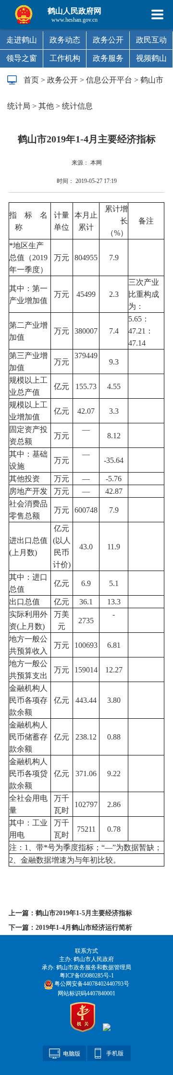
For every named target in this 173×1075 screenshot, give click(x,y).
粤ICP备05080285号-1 (87, 975)
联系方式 (86, 951)
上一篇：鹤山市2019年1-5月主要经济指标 (70, 913)
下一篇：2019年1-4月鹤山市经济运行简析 (70, 927)
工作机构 (64, 58)
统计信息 (77, 106)
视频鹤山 (151, 58)
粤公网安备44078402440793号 (91, 983)
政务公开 (108, 40)
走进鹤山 (21, 40)
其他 (46, 106)
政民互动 (151, 40)
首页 (31, 80)
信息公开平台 (109, 80)
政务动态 (64, 40)
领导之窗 (21, 58)
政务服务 (108, 58)
